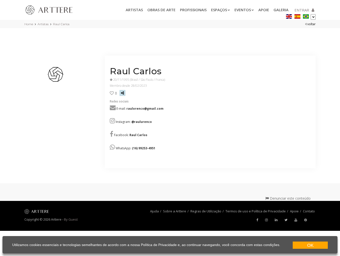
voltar (311, 24)
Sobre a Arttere (174, 211)
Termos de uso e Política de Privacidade (256, 211)
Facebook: (130, 135)
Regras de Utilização (205, 211)
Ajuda (154, 211)
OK (310, 245)
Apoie (263, 9)
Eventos (242, 9)
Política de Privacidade (159, 245)
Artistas (134, 9)
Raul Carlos (61, 24)
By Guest (71, 219)
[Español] (297, 15)
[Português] (306, 15)
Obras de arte (161, 9)
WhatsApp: (135, 148)
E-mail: (140, 108)
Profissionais (193, 9)
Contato (309, 211)
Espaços (219, 9)
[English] (289, 15)
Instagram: (134, 122)
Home (28, 24)
